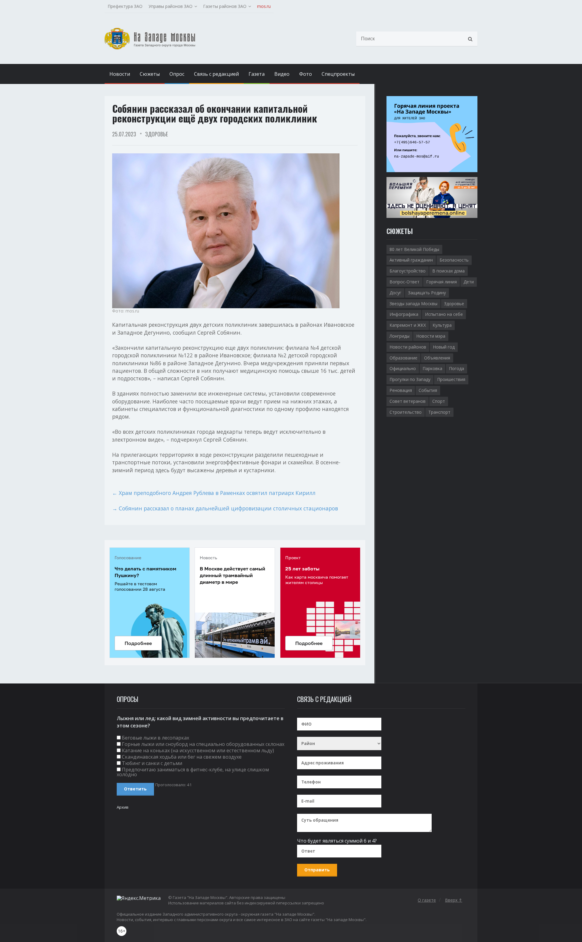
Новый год (444, 347)
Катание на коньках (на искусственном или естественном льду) (198, 750)
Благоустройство (408, 271)
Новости (119, 74)
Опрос (176, 74)
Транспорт (439, 412)
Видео (281, 74)
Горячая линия (441, 282)
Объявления (437, 358)
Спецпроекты (338, 74)
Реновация (401, 390)
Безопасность (454, 260)
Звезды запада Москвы (413, 303)
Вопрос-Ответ (405, 282)
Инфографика (404, 314)
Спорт (438, 401)
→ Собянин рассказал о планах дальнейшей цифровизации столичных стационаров (225, 508)
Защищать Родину (427, 293)
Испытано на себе (444, 314)
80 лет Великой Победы (414, 249)
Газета (257, 74)
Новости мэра (430, 336)
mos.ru (264, 6)
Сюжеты (150, 74)
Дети (468, 282)
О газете (427, 900)
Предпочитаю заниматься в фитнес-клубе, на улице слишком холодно (193, 772)
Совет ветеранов (408, 401)
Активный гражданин (411, 260)
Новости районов (408, 347)
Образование (403, 358)
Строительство (406, 412)
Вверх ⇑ (453, 900)
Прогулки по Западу (410, 379)
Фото (305, 74)
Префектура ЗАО (125, 6)
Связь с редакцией (216, 74)
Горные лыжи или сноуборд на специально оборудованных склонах (203, 744)
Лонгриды (400, 336)
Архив (123, 807)
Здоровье (156, 134)
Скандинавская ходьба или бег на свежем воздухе (182, 756)
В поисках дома (448, 271)
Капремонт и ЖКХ (408, 325)
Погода (456, 368)
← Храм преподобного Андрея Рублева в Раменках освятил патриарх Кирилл (214, 492)
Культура (442, 325)
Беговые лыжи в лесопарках (155, 737)
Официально (403, 368)
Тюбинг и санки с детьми (152, 763)
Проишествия (451, 379)
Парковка (432, 368)
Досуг (395, 293)
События (428, 390)
